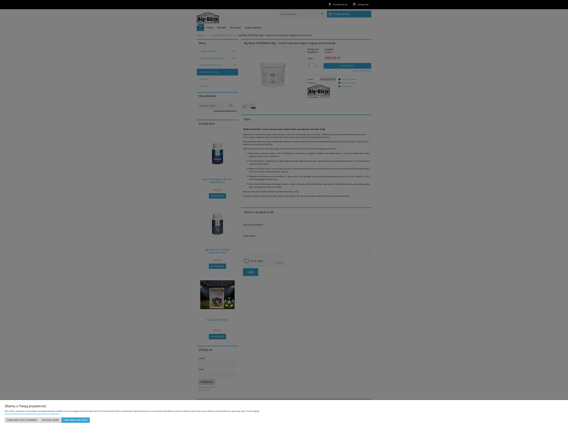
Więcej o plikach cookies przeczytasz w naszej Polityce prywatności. (32, 413)
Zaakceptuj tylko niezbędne (22, 420)
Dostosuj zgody (50, 420)
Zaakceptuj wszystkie (75, 420)
